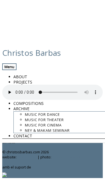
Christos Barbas (31, 52)
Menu (9, 66)
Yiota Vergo (27, 157)
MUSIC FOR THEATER (44, 119)
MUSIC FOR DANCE (42, 114)
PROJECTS (22, 82)
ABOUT (20, 76)
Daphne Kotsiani (66, 157)
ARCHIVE (21, 108)
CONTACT (22, 135)
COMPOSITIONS (28, 103)
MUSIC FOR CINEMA (43, 125)
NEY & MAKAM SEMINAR (47, 130)
